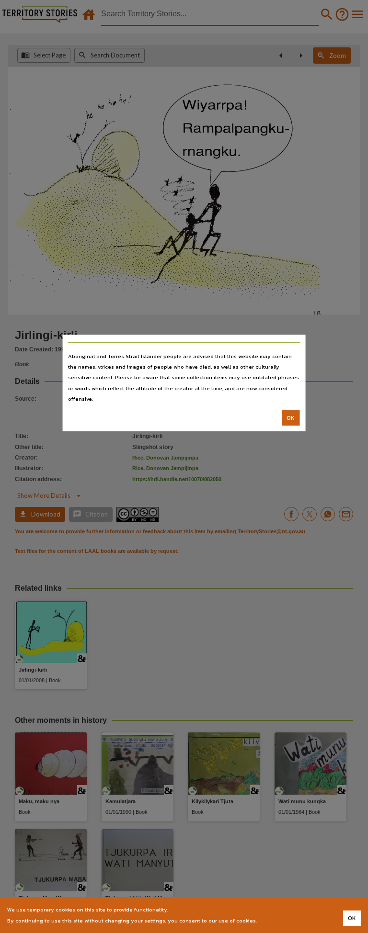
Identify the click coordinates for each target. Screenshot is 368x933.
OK (291, 418)
